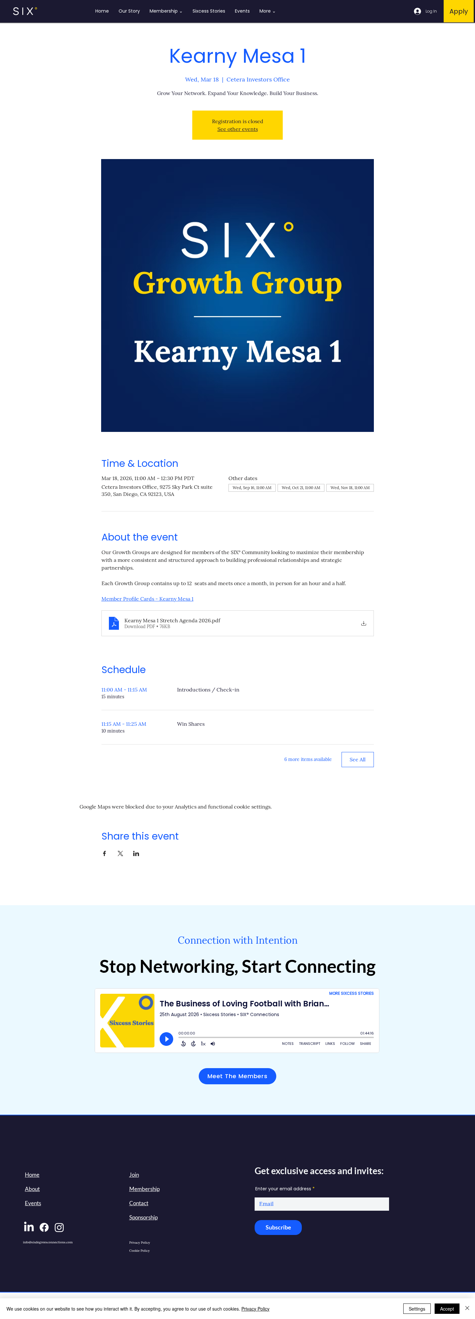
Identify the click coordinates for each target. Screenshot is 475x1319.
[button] (134, 1174)
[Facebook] (44, 1227)
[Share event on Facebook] (104, 853)
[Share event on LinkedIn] (136, 853)
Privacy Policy (255, 1308)
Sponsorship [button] (143, 1217)
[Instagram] (59, 1227)
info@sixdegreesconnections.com (48, 1242)
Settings (417, 1308)
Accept (447, 1308)
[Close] (467, 1308)
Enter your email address (283, 1188)
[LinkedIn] (29, 1227)
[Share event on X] (120, 853)
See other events (237, 129)
